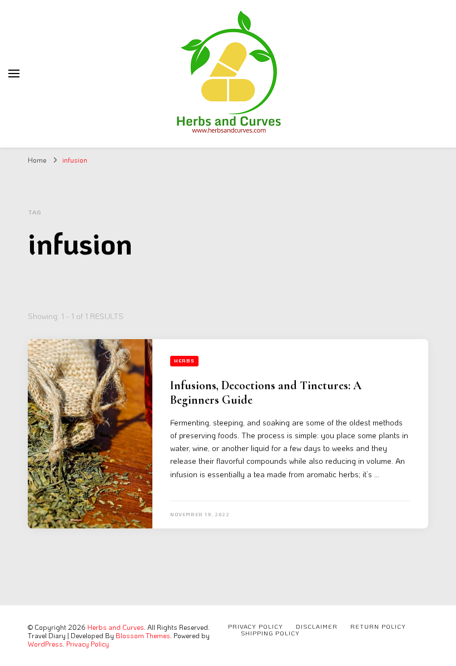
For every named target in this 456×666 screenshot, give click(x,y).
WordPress (45, 643)
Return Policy (378, 626)
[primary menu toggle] (13, 73)
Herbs (184, 361)
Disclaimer (317, 626)
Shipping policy (270, 633)
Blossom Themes (143, 635)
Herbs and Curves (115, 627)
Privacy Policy (87, 643)
